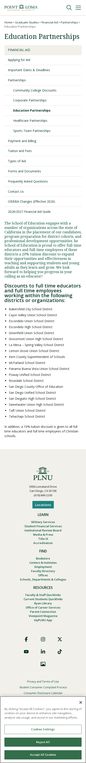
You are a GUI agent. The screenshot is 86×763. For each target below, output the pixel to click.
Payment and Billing (22, 141)
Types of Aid (17, 161)
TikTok (60, 651)
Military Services (43, 522)
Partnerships (69, 22)
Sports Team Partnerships (31, 131)
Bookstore (43, 558)
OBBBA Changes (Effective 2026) (31, 201)
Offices (43, 575)
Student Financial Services (43, 526)
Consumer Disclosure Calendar (43, 693)
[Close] (81, 702)
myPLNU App (43, 620)
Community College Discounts (34, 90)
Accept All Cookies (43, 755)
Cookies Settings (43, 729)
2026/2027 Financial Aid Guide (29, 211)
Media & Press (43, 535)
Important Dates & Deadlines (29, 70)
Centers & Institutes (43, 563)
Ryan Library (43, 603)
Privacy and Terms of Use (43, 681)
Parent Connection (43, 612)
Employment (43, 567)
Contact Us (16, 191)
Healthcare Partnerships (30, 120)
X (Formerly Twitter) (60, 639)
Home (8, 22)
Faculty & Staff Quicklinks (43, 595)
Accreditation (43, 543)
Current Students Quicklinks (43, 599)
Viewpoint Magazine (43, 616)
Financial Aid (49, 22)
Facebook (26, 639)
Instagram (43, 639)
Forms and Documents (24, 171)
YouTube (26, 651)
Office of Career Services (43, 607)
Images (43, 664)
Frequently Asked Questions (28, 181)
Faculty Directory (43, 571)
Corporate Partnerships (30, 100)
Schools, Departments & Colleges (43, 579)
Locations (43, 504)
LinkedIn (43, 651)
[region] (43, 729)
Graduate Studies (27, 22)
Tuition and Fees (20, 151)
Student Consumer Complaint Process (43, 687)
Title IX (43, 539)
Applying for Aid (19, 60)
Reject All (43, 742)
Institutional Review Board (43, 530)
